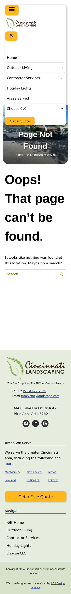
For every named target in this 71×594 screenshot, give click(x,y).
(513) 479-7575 (34, 391)
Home (12, 57)
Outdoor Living (20, 67)
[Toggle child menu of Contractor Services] (62, 78)
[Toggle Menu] (12, 10)
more (9, 463)
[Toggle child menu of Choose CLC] (62, 108)
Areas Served (18, 98)
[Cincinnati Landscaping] (21, 23)
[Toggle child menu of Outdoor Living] (62, 67)
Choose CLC (16, 108)
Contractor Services (23, 77)
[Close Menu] (11, 36)
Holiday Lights (19, 88)
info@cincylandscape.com (40, 396)
